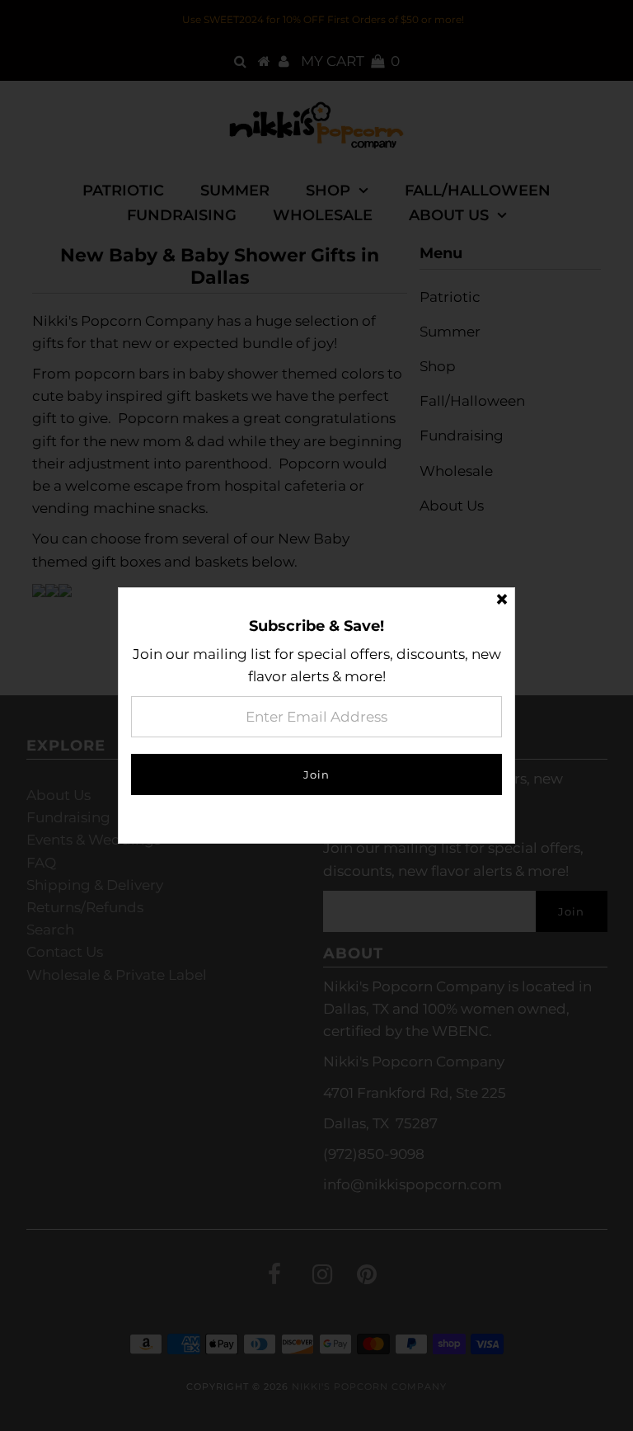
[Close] (502, 600)
